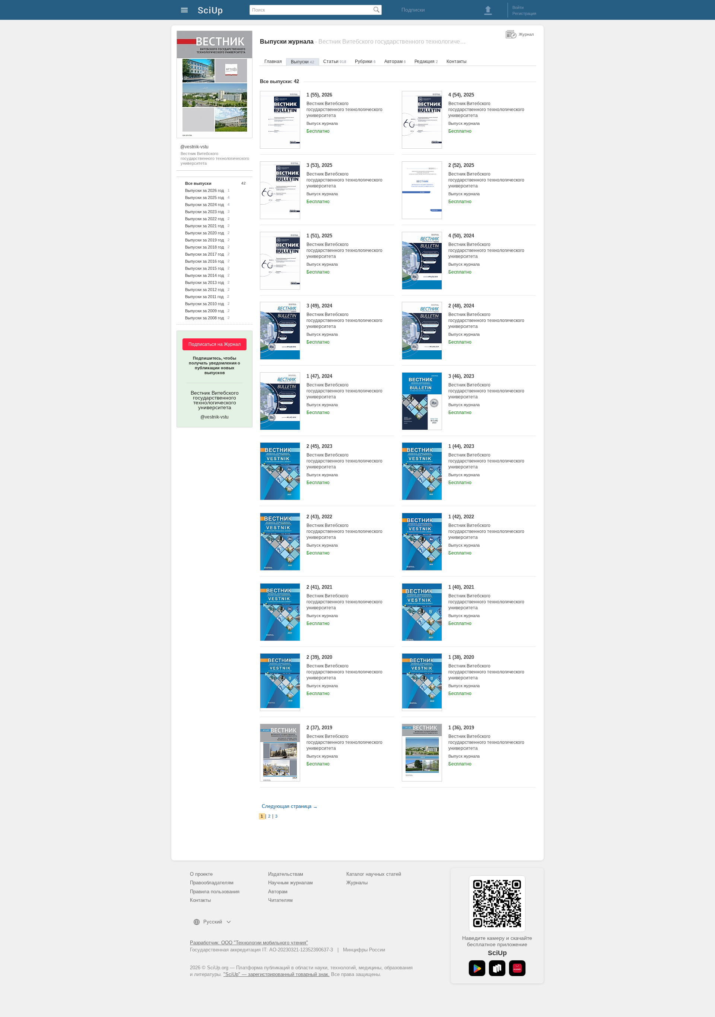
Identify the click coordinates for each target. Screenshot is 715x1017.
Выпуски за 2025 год (204, 197)
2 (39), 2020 (344, 667)
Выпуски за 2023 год (204, 211)
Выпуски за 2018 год (204, 247)
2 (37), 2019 (344, 738)
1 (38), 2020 (486, 667)
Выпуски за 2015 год (204, 268)
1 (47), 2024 (344, 386)
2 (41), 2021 (344, 597)
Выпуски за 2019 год (204, 240)
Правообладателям (211, 882)
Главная (273, 61)
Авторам (395, 61)
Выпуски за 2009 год (204, 311)
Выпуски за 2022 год (204, 219)
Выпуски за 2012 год (204, 289)
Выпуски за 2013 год (204, 282)
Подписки (413, 10)
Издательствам (285, 874)
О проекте (201, 874)
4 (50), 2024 (486, 246)
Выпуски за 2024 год (204, 204)
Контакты (457, 61)
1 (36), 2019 (486, 738)
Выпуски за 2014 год (204, 275)
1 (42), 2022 (486, 527)
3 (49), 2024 (344, 316)
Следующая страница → (290, 806)
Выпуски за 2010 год (204, 303)
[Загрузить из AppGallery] (517, 968)
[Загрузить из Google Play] (477, 968)
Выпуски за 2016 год (204, 261)
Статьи (334, 61)
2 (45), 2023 (344, 456)
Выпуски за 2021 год (204, 226)
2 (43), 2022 (344, 527)
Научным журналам (290, 882)
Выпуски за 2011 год (204, 296)
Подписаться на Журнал (214, 344)
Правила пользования (214, 891)
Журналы (357, 882)
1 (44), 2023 (486, 456)
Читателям (280, 900)
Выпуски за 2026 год (204, 190)
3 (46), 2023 (486, 386)
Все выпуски (198, 183)
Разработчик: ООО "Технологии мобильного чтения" (249, 942)
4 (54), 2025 (486, 105)
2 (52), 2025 (486, 175)
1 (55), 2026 (344, 105)
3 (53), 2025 (344, 175)
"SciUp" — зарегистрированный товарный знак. (276, 974)
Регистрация (524, 13)
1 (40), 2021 (486, 597)
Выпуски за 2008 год (204, 318)
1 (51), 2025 (344, 246)
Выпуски (302, 61)
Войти (518, 7)
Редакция (426, 61)
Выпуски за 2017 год (204, 254)
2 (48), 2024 (486, 316)
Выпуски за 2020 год (204, 233)
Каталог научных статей (373, 874)
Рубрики (365, 61)
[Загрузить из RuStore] (497, 968)
